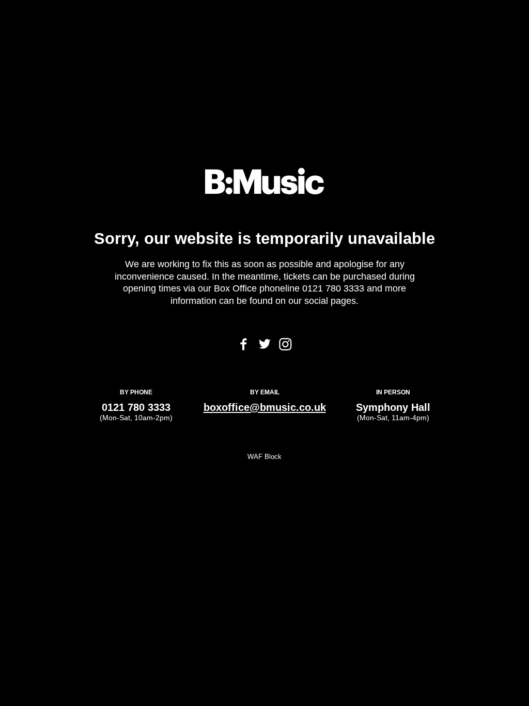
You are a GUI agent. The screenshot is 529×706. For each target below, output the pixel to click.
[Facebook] (243, 348)
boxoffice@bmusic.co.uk (265, 407)
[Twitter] (264, 346)
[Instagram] (285, 348)
